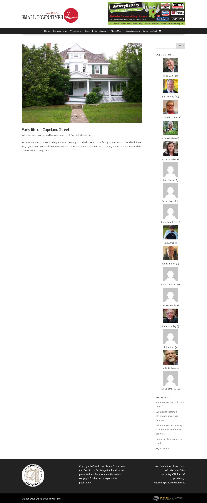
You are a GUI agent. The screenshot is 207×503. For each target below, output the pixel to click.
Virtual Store (75, 31)
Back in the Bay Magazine (96, 31)
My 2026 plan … (164, 448)
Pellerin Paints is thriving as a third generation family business (170, 429)
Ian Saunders (30, 135)
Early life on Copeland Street (45, 129)
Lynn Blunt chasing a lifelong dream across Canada (167, 416)
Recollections (87, 135)
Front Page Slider (72, 135)
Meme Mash (116, 31)
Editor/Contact (150, 31)
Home (47, 31)
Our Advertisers (132, 31)
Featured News (60, 31)
